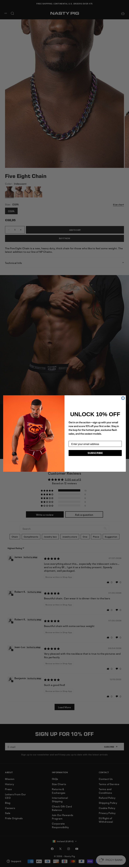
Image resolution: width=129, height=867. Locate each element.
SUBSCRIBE (95, 453)
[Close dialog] (123, 398)
